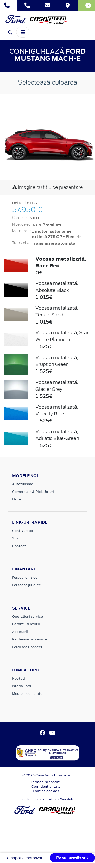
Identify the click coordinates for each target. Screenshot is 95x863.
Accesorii (20, 631)
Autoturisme (22, 484)
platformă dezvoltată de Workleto (47, 799)
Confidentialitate (46, 786)
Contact (19, 546)
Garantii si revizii (26, 624)
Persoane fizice (24, 577)
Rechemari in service (29, 639)
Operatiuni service (27, 616)
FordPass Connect (27, 647)
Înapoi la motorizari (26, 858)
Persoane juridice (26, 585)
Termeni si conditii (46, 782)
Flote (16, 499)
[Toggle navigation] (22, 32)
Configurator (22, 530)
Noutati (18, 678)
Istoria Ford (21, 686)
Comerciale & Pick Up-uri (33, 491)
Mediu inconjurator (28, 693)
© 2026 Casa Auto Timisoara (46, 775)
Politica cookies (46, 791)
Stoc (16, 538)
